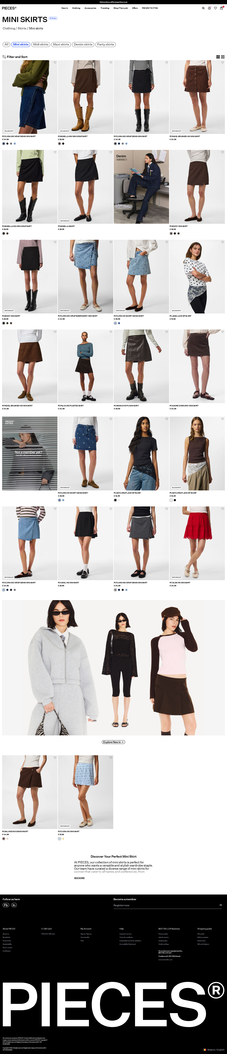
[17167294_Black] (63, 144)
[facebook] (6, 905)
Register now (121, 905)
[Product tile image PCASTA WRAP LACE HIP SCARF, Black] (141, 453)
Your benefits (85, 937)
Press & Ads (7, 941)
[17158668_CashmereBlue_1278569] (59, 839)
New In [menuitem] (64, 8)
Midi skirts (40, 44)
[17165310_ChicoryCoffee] (4, 839)
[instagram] (14, 905)
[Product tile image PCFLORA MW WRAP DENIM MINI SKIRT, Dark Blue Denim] (29, 97)
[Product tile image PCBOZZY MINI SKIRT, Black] (29, 276)
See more (79, 878)
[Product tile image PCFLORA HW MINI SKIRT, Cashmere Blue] (85, 792)
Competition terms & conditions (130, 941)
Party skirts (105, 44)
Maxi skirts (61, 44)
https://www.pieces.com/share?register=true (24, 418)
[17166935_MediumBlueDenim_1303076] (119, 323)
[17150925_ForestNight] (178, 234)
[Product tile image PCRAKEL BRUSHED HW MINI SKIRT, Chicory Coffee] (197, 97)
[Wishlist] (215, 8)
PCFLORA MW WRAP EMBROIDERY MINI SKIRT (77, 316)
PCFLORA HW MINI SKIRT (68, 831)
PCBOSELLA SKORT (66, 226)
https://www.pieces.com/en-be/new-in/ (21, 597)
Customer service (125, 934)
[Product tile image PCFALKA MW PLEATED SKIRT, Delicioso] (85, 366)
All (6, 44)
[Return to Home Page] (9, 8)
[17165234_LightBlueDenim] (15, 144)
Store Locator (7, 947)
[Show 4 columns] (218, 56)
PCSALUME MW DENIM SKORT (15, 831)
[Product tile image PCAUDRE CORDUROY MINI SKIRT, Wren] (197, 366)
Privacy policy (163, 934)
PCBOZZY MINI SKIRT (179, 226)
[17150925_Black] (175, 234)
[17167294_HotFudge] (59, 144)
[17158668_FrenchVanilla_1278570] (63, 839)
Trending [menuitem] (104, 8)
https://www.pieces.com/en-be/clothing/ (133, 597)
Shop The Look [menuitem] (120, 8)
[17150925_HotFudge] (171, 234)
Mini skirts (20, 44)
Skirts (22, 28)
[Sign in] (209, 8)
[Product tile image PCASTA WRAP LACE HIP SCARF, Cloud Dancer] (197, 453)
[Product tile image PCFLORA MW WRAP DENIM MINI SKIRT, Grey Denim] (141, 543)
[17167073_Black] (115, 500)
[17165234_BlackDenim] (7, 144)
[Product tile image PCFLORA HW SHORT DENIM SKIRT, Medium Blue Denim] (85, 453)
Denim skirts (83, 44)
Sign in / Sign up (86, 934)
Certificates (6, 951)
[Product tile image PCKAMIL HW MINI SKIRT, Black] (85, 543)
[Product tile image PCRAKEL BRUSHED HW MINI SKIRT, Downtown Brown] (29, 366)
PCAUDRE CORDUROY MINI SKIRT (184, 406)
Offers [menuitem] (135, 8)
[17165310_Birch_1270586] (7, 839)
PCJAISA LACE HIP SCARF (180, 316)
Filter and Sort (17, 57)
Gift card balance (203, 944)
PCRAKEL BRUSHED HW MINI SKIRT (185, 136)
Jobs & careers (163, 937)
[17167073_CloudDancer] (119, 500)
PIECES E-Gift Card (48, 934)
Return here (201, 941)
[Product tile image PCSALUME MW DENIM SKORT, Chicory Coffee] (29, 792)
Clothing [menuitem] (76, 8)
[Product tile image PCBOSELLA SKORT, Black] (85, 187)
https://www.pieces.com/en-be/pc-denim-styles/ (138, 151)
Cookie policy (162, 941)
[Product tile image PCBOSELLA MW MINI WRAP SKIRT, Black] (29, 187)
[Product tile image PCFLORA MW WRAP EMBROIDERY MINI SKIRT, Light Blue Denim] (85, 276)
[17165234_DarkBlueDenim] (4, 144)
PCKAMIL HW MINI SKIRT (68, 583)
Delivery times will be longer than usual (113, 2)
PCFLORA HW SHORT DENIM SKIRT (129, 316)
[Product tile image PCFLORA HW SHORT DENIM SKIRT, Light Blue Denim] (141, 276)
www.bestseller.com (165, 959)
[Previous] (4, 97)
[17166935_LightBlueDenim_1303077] (115, 323)
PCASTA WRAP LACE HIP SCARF (127, 493)
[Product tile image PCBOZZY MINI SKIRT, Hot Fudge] (197, 187)
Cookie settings (163, 944)
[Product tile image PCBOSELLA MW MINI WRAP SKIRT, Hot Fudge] (85, 97)
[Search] (203, 8)
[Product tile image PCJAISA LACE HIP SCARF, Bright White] (197, 276)
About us (6, 934)
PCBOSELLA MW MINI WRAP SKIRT (72, 136)
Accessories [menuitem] (90, 8)
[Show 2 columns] (222, 56)
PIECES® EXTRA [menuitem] (150, 8)
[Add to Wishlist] (55, 62)
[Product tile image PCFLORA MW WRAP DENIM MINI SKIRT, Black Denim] (141, 97)
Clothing (9, 28)
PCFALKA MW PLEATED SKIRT (71, 406)
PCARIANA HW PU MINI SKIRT (126, 406)
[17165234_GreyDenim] (11, 144)
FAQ (82, 941)
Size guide (200, 934)
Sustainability (7, 944)
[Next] (54, 97)
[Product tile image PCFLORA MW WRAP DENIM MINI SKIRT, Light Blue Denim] (29, 543)
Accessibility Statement (127, 944)
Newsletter (6, 937)
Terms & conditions (126, 937)
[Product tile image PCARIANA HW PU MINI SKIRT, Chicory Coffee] (141, 366)
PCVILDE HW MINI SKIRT (180, 583)
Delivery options (202, 937)
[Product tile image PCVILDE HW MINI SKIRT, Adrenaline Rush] (197, 543)
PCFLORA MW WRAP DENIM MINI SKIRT (19, 136)
